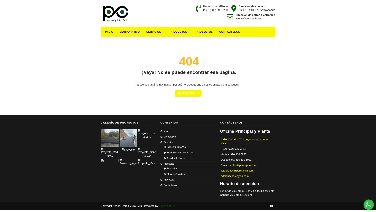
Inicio (109, 31)
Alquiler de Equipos (177, 158)
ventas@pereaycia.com (249, 18)
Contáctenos (229, 31)
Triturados (172, 168)
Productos (178, 31)
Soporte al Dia (167, 205)
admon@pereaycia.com (235, 176)
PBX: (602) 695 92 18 (216, 10)
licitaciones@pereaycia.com (237, 170)
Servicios (153, 31)
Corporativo (130, 31)
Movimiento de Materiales (180, 152)
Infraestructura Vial (176, 147)
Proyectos (204, 31)
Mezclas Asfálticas (176, 174)
